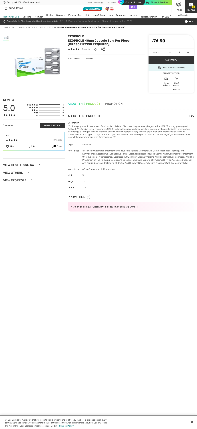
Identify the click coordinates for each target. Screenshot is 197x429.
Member (39, 17)
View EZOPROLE (15, 180)
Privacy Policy (66, 426)
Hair (87, 15)
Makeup (133, 15)
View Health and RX (19, 165)
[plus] (188, 52)
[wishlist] (95, 49)
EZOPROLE (76, 36)
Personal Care (75, 15)
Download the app (95, 2)
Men (111, 15)
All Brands (183, 15)
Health (49, 15)
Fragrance (121, 15)
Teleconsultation (149, 17)
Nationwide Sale (11, 17)
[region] (98, 422)
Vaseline (27, 17)
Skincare (60, 15)
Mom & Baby (99, 15)
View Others (13, 172)
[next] (170, 15)
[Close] (192, 422)
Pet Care (165, 17)
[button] (191, 6)
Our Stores (111, 2)
